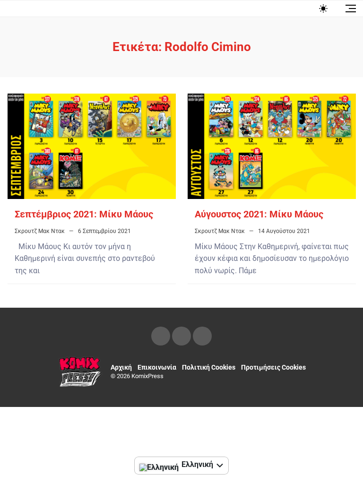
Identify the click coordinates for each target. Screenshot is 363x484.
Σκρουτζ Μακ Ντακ (40, 231)
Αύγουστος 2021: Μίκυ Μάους (259, 214)
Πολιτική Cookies (208, 367)
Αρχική (121, 367)
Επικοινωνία (157, 367)
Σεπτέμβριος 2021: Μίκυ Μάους (84, 214)
